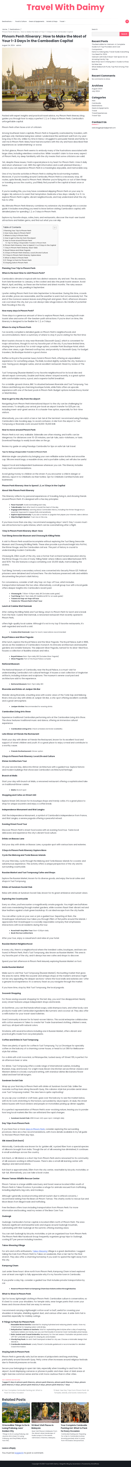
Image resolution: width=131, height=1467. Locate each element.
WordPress (95, 1464)
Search (95, 29)
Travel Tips (96, 115)
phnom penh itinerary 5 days (33, 1385)
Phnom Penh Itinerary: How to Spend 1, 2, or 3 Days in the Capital (30, 245)
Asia (3, 1380)
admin (18, 45)
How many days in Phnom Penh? (18, 233)
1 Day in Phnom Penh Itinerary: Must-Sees (21, 248)
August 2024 (97, 89)
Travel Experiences (99, 113)
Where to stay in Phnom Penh (16, 235)
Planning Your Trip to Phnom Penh (17, 231)
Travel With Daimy (65, 7)
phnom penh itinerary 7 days (58, 1385)
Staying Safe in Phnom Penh (16, 263)
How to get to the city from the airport (20, 238)
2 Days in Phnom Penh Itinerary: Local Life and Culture (26, 253)
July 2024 (96, 91)
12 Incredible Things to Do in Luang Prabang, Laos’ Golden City (15, 1428)
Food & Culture (21, 21)
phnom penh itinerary (45, 1382)
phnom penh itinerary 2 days (67, 1382)
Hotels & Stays (51, 21)
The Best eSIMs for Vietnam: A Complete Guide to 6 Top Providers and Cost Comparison (108, 47)
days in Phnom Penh (35, 1129)
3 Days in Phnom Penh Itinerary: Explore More (23, 255)
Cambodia (8, 1380)
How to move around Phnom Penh (18, 240)
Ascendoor (76, 1464)
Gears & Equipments (36, 21)
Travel (62, 21)
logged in (19, 1453)
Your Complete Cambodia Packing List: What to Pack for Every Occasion (74, 1428)
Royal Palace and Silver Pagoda (17, 250)
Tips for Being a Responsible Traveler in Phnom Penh (27, 243)
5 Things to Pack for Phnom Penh (18, 260)
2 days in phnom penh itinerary (22, 1382)
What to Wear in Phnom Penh (16, 258)
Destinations (7, 21)
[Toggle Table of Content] (53, 227)
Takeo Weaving (40, 1251)
